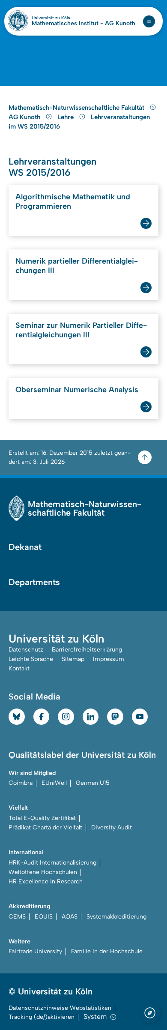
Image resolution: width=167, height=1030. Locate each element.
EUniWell (54, 783)
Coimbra (21, 783)
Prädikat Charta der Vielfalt (45, 827)
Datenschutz (26, 649)
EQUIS (44, 916)
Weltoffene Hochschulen (43, 872)
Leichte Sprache (31, 659)
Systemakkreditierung (116, 916)
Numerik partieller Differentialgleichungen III (76, 265)
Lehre (66, 117)
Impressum (108, 659)
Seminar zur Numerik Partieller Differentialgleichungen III (81, 330)
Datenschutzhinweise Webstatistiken (60, 1008)
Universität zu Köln (65, 18)
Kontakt (19, 668)
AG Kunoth (25, 117)
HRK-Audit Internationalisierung (52, 862)
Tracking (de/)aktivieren (42, 1017)
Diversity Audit (111, 827)
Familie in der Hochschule (107, 951)
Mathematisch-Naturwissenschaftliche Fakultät (77, 107)
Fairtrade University (35, 951)
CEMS (17, 916)
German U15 (93, 783)
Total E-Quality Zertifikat (42, 818)
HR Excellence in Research (46, 881)
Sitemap (73, 659)
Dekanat (25, 547)
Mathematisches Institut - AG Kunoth (83, 23)
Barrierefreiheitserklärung (87, 649)
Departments (34, 582)
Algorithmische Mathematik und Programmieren (72, 201)
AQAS (70, 916)
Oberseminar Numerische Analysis (76, 389)
